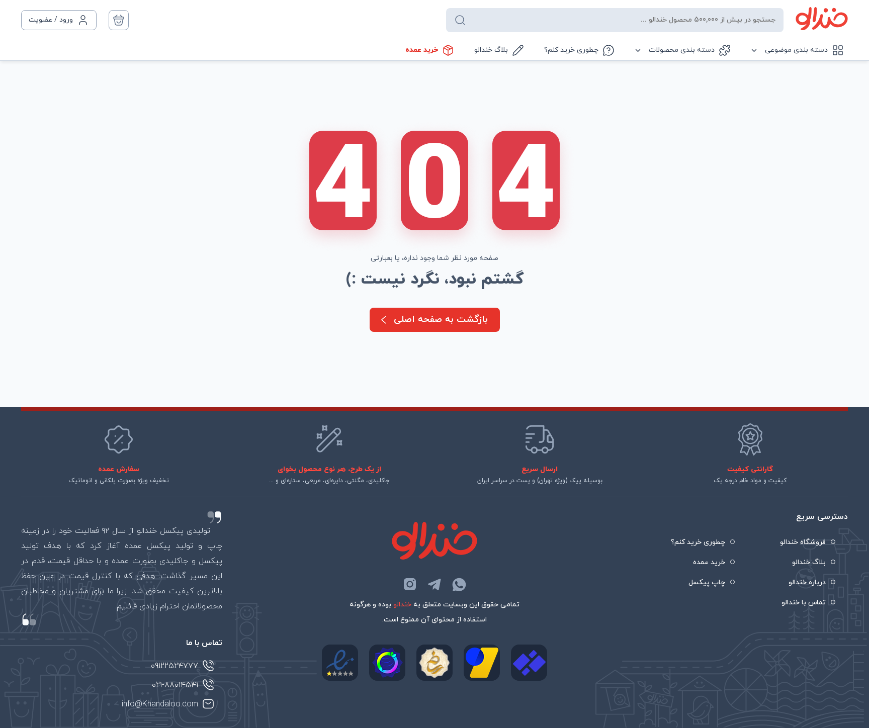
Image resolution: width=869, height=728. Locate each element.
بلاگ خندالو (491, 50)
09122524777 (174, 666)
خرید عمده (421, 50)
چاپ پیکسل (706, 582)
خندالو (402, 604)
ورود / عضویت (51, 20)
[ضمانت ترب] (387, 663)
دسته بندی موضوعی (796, 50)
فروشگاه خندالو (803, 542)
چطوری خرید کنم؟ (571, 50)
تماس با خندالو (803, 602)
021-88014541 (175, 685)
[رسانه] (434, 663)
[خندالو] (822, 18)
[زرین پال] (482, 663)
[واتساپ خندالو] (459, 584)
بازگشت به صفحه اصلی (441, 319)
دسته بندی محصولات (682, 50)
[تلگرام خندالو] (434, 584)
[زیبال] (529, 663)
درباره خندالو (807, 582)
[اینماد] (340, 663)
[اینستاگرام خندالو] (410, 584)
